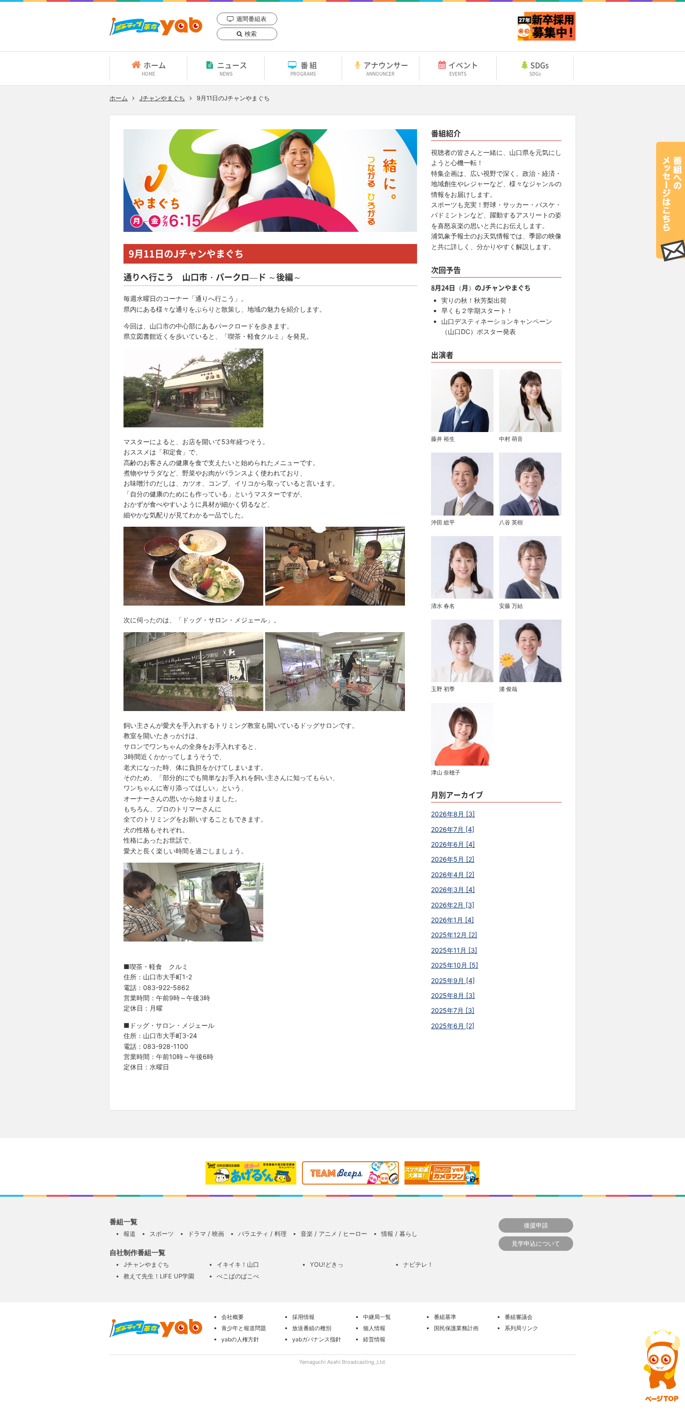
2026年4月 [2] (452, 875)
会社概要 (232, 1316)
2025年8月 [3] (453, 995)
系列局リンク (521, 1328)
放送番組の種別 (311, 1328)
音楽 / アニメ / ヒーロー (334, 1233)
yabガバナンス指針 (316, 1339)
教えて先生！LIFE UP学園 (158, 1276)
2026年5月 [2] (452, 859)
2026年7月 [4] (452, 829)
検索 (251, 33)
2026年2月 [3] (452, 905)
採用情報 (303, 1316)
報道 (129, 1233)
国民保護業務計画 (456, 1328)
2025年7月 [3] (452, 1010)
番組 (304, 68)
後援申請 (536, 1225)
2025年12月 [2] (454, 935)
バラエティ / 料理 (262, 1233)
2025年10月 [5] (454, 965)
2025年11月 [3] (454, 950)
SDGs (539, 68)
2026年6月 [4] (453, 844)
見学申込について (536, 1243)
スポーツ (162, 1233)
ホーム (154, 68)
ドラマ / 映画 (206, 1233)
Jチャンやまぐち (162, 98)
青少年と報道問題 (243, 1328)
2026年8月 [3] (453, 814)
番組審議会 (519, 1316)
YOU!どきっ (326, 1264)
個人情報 (374, 1328)
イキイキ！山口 (238, 1264)
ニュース (232, 68)
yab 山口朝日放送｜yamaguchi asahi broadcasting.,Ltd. (156, 26)
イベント (463, 68)
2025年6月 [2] (452, 1026)
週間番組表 (251, 18)
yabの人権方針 (240, 1339)
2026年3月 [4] (453, 889)
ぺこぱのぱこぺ (238, 1276)
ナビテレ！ (418, 1264)
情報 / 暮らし (399, 1233)
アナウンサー (385, 68)
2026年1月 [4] (452, 920)
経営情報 (374, 1339)
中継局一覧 (377, 1316)
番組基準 (445, 1316)
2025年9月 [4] (453, 980)
